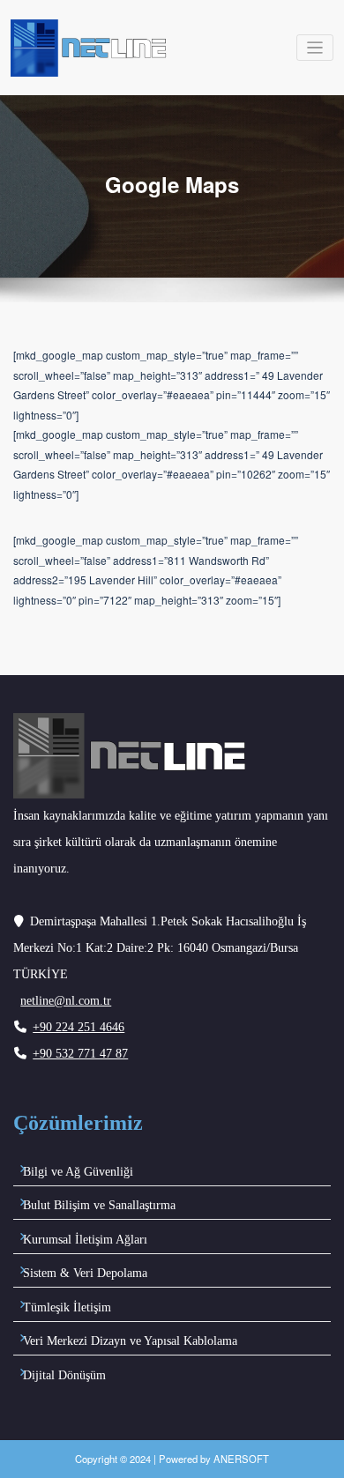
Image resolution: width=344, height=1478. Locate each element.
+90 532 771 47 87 (80, 1053)
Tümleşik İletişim (67, 1307)
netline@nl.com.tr (65, 1000)
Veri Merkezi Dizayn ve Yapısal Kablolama (130, 1341)
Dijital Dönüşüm (64, 1375)
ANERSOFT (241, 1459)
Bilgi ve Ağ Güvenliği (78, 1171)
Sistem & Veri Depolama (85, 1273)
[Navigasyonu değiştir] (315, 48)
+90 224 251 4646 (78, 1027)
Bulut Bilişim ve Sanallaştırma (99, 1205)
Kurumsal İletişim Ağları (85, 1239)
